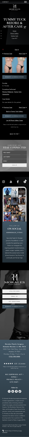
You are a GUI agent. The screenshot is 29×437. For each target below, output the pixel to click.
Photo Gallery (14, 33)
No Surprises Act (13, 374)
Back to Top (14, 134)
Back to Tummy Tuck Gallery (14, 111)
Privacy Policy (14, 379)
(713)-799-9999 (14, 356)
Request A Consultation (14, 306)
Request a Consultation (14, 77)
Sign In (17, 49)
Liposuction (5, 94)
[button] (7, 53)
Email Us (14, 296)
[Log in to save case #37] (3, 49)
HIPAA (14, 377)
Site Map (14, 382)
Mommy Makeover (7, 92)
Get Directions (14, 301)
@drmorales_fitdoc (14, 232)
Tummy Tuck (14, 36)
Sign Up (14, 165)
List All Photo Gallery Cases (14, 120)
